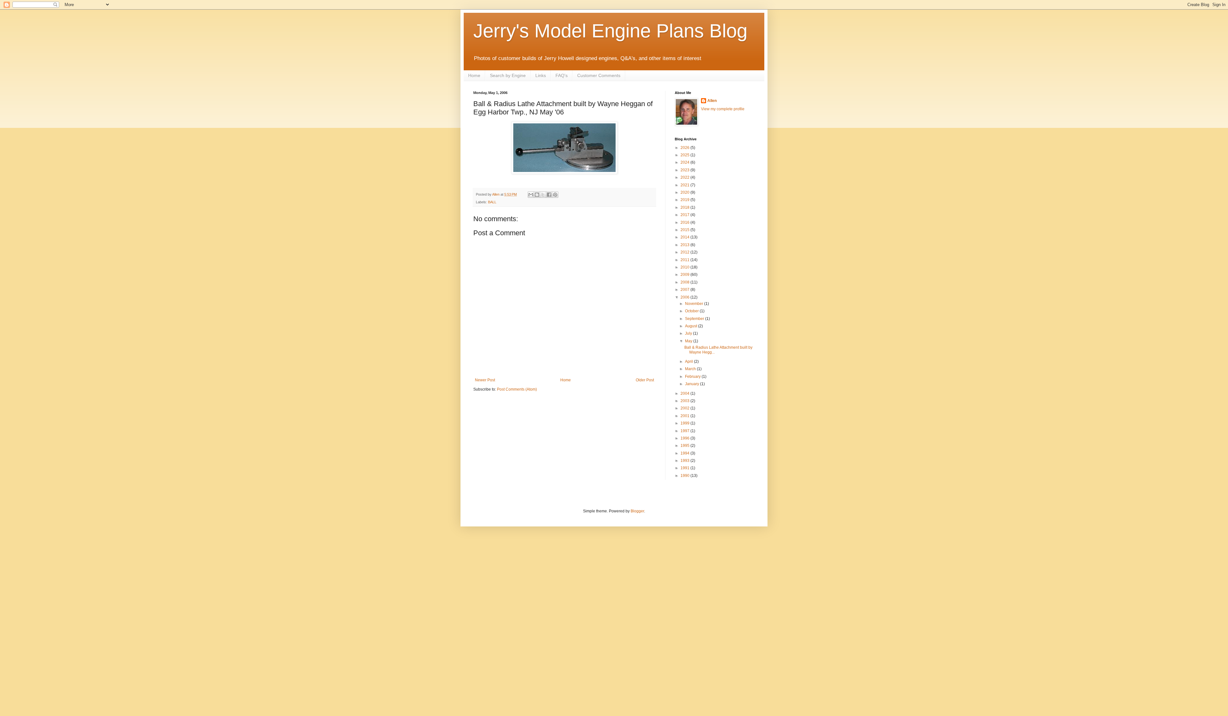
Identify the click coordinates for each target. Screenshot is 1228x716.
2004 (685, 393)
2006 (685, 297)
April (689, 361)
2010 (685, 267)
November (694, 303)
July (689, 333)
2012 (685, 252)
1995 (685, 445)
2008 (685, 282)
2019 (685, 200)
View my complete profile (722, 109)
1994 (685, 453)
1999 (685, 423)
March (691, 369)
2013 (685, 245)
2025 (685, 155)
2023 (685, 170)
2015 (685, 230)
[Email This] (531, 194)
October (692, 311)
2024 (685, 162)
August (691, 326)
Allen (712, 100)
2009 (685, 274)
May (689, 341)
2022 (685, 177)
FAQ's (561, 75)
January (692, 384)
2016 (685, 222)
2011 (685, 260)
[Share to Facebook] (549, 194)
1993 (685, 460)
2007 (685, 289)
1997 (685, 431)
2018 (685, 207)
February (693, 376)
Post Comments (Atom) (517, 389)
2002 (685, 408)
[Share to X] (543, 194)
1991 (685, 468)
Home (474, 75)
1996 (685, 438)
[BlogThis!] (537, 194)
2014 (685, 237)
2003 (685, 401)
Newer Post (485, 380)
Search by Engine (508, 75)
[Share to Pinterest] (555, 194)
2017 (685, 215)
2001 (685, 416)
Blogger (637, 511)
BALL (492, 202)
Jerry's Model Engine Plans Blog (610, 31)
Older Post (645, 380)
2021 (685, 185)
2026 (685, 147)
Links (540, 75)
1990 (685, 475)
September (695, 318)
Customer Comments (598, 75)
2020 (685, 192)
